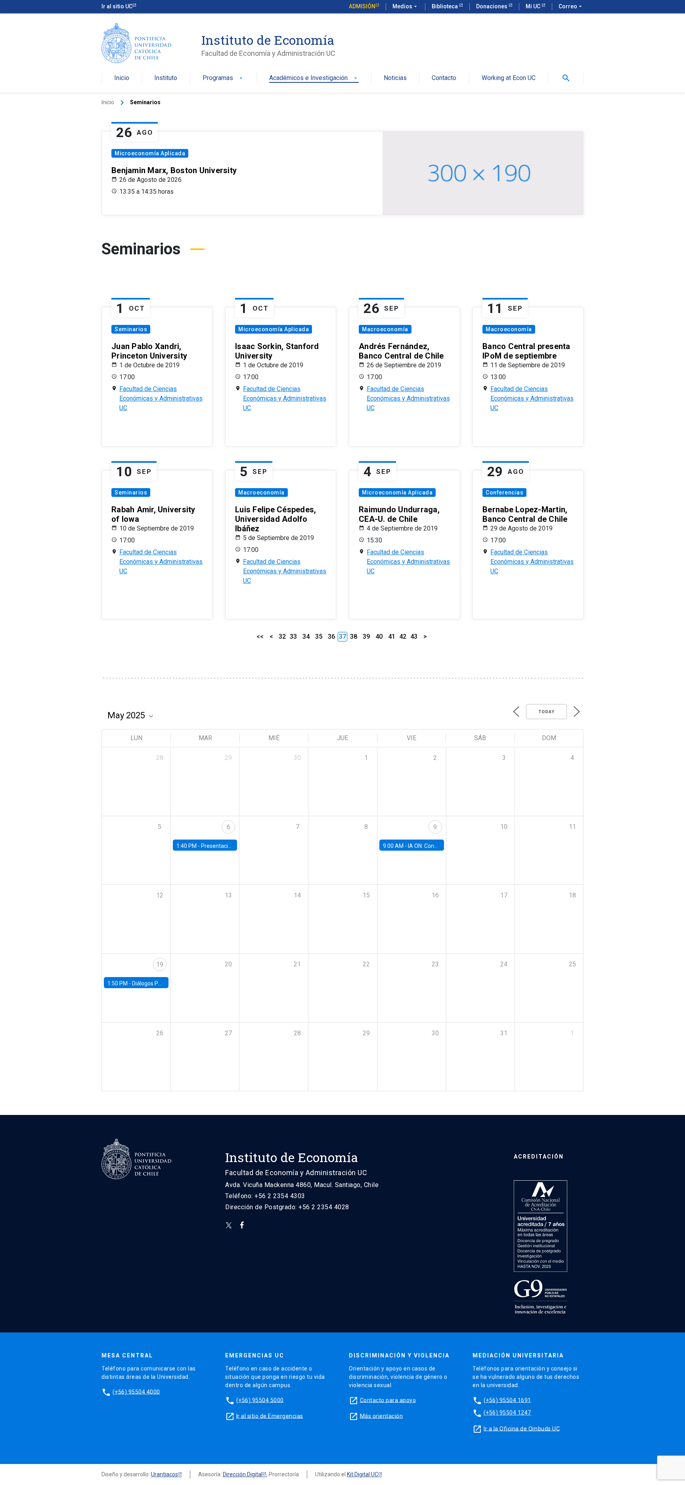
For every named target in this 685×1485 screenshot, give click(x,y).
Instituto (165, 78)
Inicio (121, 78)
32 (282, 636)
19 (159, 964)
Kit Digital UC (362, 1474)
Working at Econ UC (509, 78)
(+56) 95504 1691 (507, 1400)
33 (293, 636)
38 (353, 636)
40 (379, 636)
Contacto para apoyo (388, 1400)
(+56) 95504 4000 (136, 1391)
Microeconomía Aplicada (150, 153)
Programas (223, 78)
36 (331, 636)
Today (546, 711)
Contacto (444, 78)
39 (366, 636)
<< (260, 636)
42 (402, 636)
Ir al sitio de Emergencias (269, 1415)
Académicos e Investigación (314, 78)
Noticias (395, 78)
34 (306, 636)
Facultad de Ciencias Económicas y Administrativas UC (161, 398)
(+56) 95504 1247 (507, 1412)
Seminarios (131, 329)
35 (318, 636)
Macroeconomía (385, 329)
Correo (571, 6)
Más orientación (381, 1415)
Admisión (362, 6)
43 (413, 636)
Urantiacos (164, 1474)
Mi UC (533, 6)
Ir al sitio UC (116, 6)
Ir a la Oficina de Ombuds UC (522, 1428)
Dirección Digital (242, 1474)
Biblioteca (445, 6)
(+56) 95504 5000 (260, 1400)
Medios (405, 6)
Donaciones (492, 6)
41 (391, 636)
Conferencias (504, 492)
